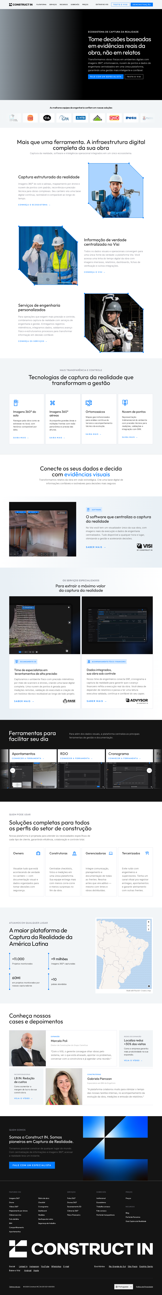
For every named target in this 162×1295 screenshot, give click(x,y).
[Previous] (12, 770)
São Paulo (132, 1266)
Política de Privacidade (144, 1287)
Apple (36, 1270)
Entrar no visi (102, 4)
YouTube (45, 1266)
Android (27, 1270)
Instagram (34, 1266)
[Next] (149, 770)
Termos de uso (14, 1287)
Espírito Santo (146, 1266)
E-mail (66, 1266)
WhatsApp (56, 1266)
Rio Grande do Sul (117, 1266)
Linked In (23, 1266)
